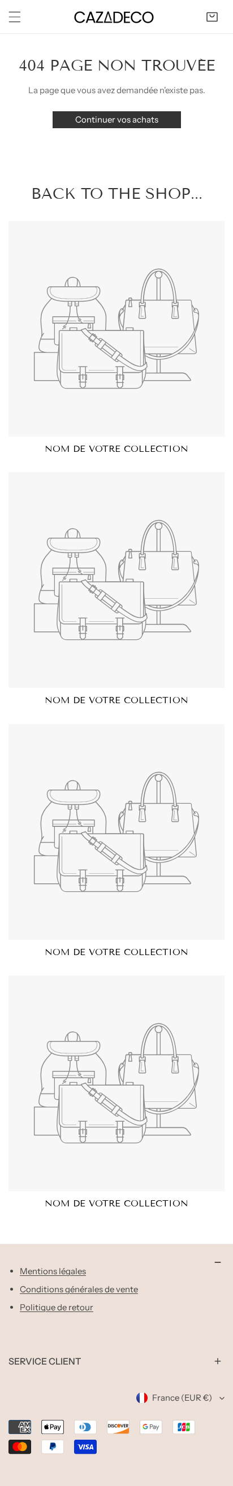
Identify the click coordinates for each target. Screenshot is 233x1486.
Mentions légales (53, 1271)
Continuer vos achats (116, 119)
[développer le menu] (14, 17)
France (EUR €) (182, 1397)
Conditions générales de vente (79, 1289)
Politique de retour (56, 1307)
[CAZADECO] (113, 17)
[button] (212, 17)
